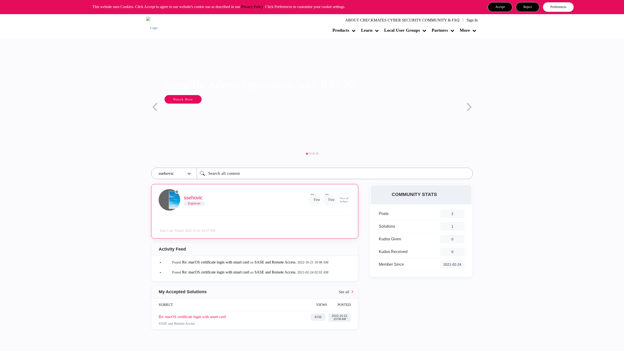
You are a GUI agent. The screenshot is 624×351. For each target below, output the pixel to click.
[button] (500, 7)
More (465, 30)
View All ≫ (254, 291)
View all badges (344, 200)
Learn (366, 30)
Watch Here (183, 99)
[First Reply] (315, 200)
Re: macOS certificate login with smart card (215, 262)
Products (340, 30)
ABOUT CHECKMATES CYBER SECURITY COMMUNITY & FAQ (402, 20)
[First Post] (329, 200)
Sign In (472, 20)
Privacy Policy (252, 7)
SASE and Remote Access (274, 262)
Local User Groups (402, 30)
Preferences (558, 7)
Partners (440, 30)
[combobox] (335, 173)
